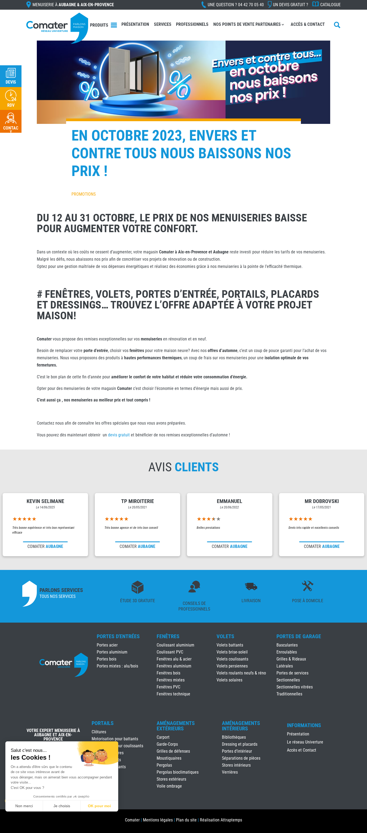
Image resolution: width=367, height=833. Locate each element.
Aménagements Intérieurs (241, 726)
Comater (132, 820)
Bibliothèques (234, 737)
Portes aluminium (112, 652)
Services (162, 24)
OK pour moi (99, 806)
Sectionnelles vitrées (294, 687)
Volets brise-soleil (232, 652)
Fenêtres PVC (168, 687)
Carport (163, 737)
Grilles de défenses (173, 751)
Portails (103, 723)
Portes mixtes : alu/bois (117, 666)
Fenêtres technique (173, 693)
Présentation (135, 24)
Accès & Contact (308, 24)
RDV (11, 105)
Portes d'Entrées (118, 636)
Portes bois (106, 659)
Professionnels (192, 24)
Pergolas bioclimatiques (178, 772)
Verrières (230, 772)
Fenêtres (168, 636)
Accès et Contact (301, 750)
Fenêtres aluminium (174, 666)
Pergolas (164, 765)
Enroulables (286, 652)
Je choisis (61, 806)
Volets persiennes (232, 666)
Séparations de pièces (241, 758)
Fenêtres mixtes (171, 680)
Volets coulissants (232, 659)
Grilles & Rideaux (291, 659)
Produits (99, 25)
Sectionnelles (288, 680)
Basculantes (287, 645)
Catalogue (330, 4)
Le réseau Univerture (305, 742)
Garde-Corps (167, 744)
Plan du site (186, 820)
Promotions (83, 194)
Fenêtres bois (168, 673)
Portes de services (292, 673)
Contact (10, 130)
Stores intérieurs (236, 765)
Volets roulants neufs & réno (241, 673)
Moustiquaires (169, 758)
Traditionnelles (289, 693)
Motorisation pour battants (115, 738)
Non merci (24, 806)
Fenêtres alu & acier (174, 659)
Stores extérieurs (171, 779)
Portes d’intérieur (237, 751)
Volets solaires (229, 680)
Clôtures (99, 731)
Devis (11, 82)
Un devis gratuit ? (290, 4)
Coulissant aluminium (175, 645)
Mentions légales (158, 820)
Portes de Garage (298, 636)
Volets (225, 636)
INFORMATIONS (304, 725)
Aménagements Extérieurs (176, 726)
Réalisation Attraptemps (221, 820)
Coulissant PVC (170, 652)
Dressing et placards (239, 744)
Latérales (284, 666)
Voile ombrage (169, 786)
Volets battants (230, 645)
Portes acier (107, 645)
